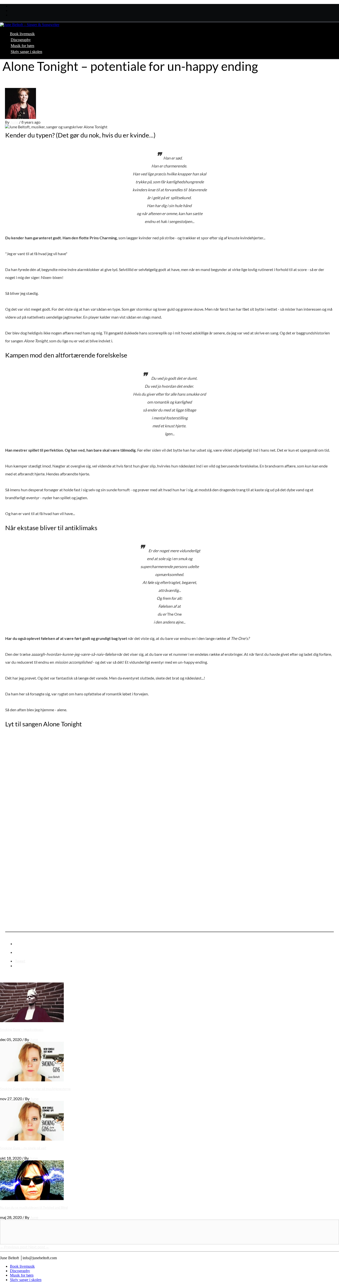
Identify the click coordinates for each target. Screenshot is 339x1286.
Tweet (20, 960)
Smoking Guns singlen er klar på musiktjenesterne (35, 1089)
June (14, 122)
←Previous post (14, 1246)
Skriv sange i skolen (26, 52)
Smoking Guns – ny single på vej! (23, 1148)
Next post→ (38, 1246)
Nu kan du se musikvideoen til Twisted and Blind (34, 1207)
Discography (21, 40)
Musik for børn (22, 46)
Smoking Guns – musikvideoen (21, 1030)
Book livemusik (22, 34)
